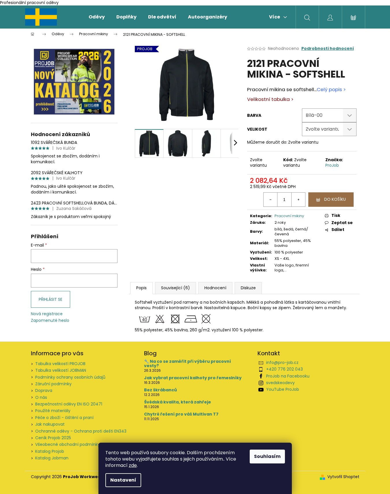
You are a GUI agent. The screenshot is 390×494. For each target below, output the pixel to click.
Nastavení (123, 480)
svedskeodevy (280, 383)
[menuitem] (97, 17)
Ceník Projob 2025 (53, 438)
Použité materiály (52, 411)
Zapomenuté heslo (50, 320)
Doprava (43, 390)
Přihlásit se (50, 299)
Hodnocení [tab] (215, 288)
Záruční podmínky (53, 384)
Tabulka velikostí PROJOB (60, 364)
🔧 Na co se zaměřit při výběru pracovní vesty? (187, 363)
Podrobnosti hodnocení (327, 48)
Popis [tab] (141, 288)
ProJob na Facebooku (287, 376)
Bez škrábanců (160, 390)
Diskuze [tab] (248, 288)
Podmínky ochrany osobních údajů (70, 377)
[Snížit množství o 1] (270, 199)
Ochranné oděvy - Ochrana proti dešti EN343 (80, 431)
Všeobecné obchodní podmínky (67, 444)
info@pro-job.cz (282, 362)
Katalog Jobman (51, 458)
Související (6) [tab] (175, 288)
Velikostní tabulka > (270, 99)
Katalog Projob (49, 451)
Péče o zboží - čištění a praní (64, 417)
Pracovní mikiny (289, 216)
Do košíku (335, 199)
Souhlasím (267, 456)
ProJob (332, 165)
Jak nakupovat (50, 424)
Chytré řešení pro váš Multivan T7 (181, 414)
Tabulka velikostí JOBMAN (60, 370)
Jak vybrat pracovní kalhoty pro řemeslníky (193, 378)
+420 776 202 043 (284, 369)
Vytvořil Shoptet (343, 477)
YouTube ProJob (282, 389)
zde (133, 465)
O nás (41, 397)
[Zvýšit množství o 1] (298, 199)
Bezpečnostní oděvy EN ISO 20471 (68, 404)
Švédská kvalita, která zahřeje (177, 402)
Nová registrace (47, 314)
